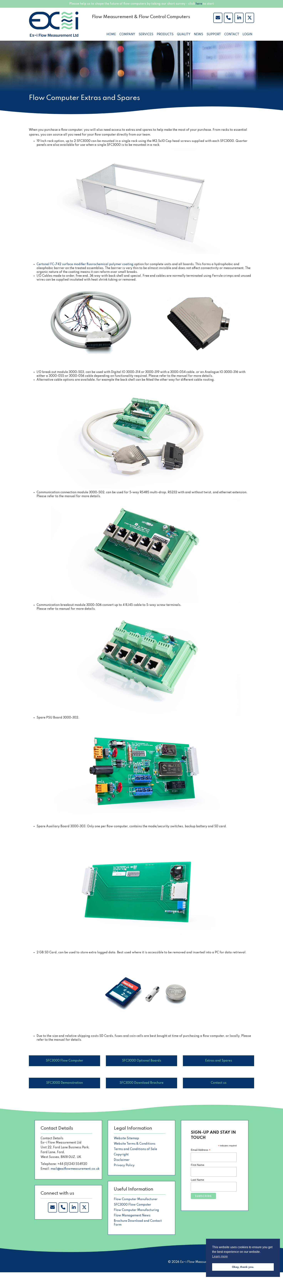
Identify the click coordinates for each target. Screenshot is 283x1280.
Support (214, 34)
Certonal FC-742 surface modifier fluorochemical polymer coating (85, 264)
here (199, 3)
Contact (231, 34)
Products (165, 34)
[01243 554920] (228, 18)
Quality (183, 34)
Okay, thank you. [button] (243, 1266)
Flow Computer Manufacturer (135, 1199)
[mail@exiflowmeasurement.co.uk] (217, 18)
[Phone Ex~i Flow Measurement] (63, 1207)
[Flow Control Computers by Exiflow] (238, 18)
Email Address (200, 1150)
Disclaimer (122, 1160)
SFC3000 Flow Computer (132, 1204)
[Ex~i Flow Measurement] (53, 24)
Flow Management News (132, 1215)
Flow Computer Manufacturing (136, 1210)
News (198, 34)
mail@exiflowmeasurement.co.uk (75, 1168)
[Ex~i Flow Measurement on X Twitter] (84, 1207)
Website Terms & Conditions (134, 1143)
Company (127, 34)
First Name (197, 1164)
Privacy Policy (124, 1165)
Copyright (121, 1154)
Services (146, 34)
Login (247, 34)
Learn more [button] (220, 1256)
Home (111, 34)
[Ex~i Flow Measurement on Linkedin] (73, 1207)
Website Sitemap (126, 1138)
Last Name (197, 1179)
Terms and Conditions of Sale (135, 1149)
